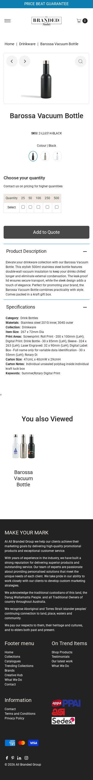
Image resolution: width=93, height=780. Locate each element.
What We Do (13, 680)
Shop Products (62, 652)
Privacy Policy (14, 718)
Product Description (26, 251)
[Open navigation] (8, 20)
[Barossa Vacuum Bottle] (23, 445)
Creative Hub (14, 675)
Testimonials (60, 656)
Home (9, 44)
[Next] (24, 61)
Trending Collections (19, 666)
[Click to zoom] (80, 61)
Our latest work (62, 661)
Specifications (20, 307)
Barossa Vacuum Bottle (23, 478)
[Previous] (12, 61)
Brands (9, 670)
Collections (12, 656)
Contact (10, 684)
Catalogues (13, 661)
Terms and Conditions (20, 714)
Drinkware (27, 44)
